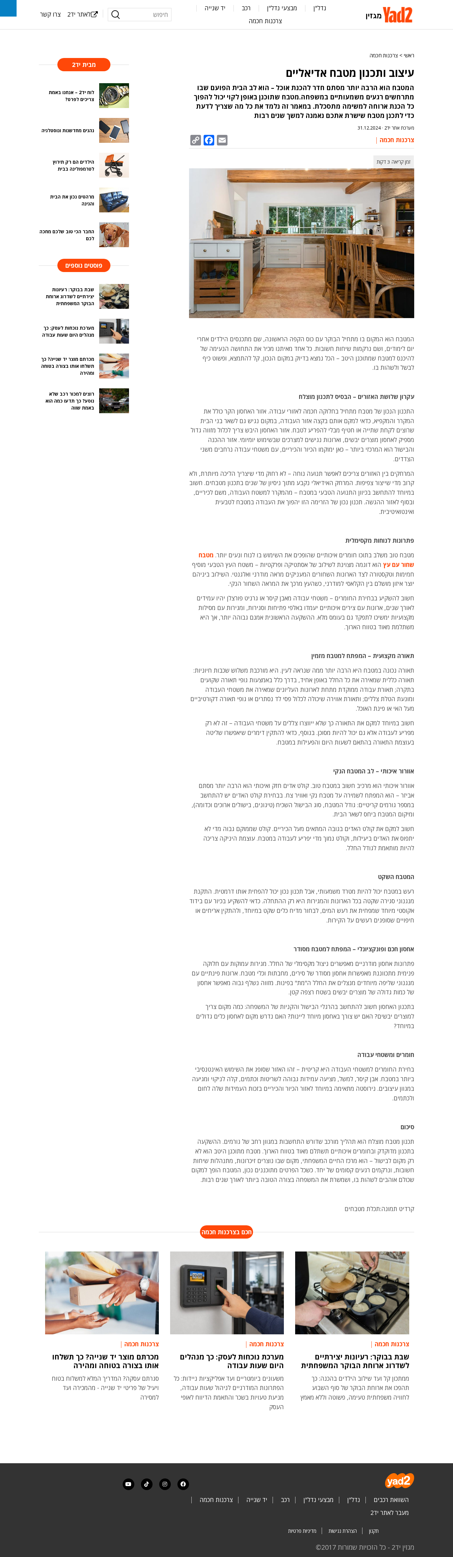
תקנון (374, 1531)
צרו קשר (50, 14)
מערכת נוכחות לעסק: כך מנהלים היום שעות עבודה (232, 1360)
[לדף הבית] (390, 14)
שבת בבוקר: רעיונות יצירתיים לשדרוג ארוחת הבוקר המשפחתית (355, 1360)
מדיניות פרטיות (302, 1531)
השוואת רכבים (391, 1500)
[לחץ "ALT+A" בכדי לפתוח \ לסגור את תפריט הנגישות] (8, 8)
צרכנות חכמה (265, 21)
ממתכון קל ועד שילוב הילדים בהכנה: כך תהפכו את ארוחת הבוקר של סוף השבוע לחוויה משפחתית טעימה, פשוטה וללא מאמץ (354, 1388)
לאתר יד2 (79, 14)
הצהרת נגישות (343, 1531)
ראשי (409, 55)
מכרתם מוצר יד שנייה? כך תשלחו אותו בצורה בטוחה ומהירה (105, 1360)
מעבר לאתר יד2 (389, 1513)
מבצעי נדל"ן (282, 8)
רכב (246, 8)
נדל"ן (319, 8)
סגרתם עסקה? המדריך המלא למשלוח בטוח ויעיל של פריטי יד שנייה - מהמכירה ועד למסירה (105, 1388)
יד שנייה (215, 8)
